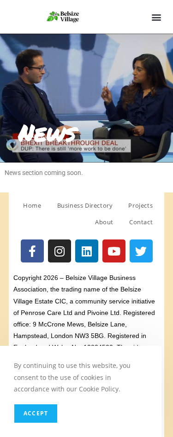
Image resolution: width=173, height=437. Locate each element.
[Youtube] (113, 250)
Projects (140, 205)
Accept (36, 413)
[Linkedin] (86, 250)
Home (32, 205)
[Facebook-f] (32, 250)
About (104, 222)
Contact (141, 222)
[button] (156, 16)
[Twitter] (141, 250)
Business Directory (85, 205)
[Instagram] (59, 250)
